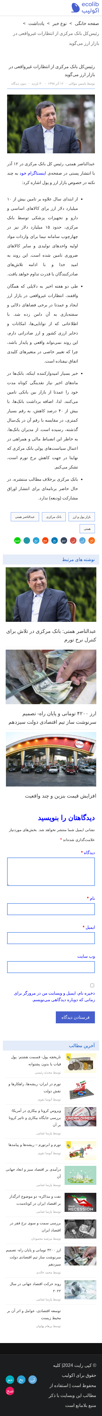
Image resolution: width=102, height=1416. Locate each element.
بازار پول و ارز (82, 516)
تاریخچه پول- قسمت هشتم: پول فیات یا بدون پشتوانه (36, 1060)
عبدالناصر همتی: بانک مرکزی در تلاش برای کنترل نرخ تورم (51, 635)
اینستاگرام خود (33, 173)
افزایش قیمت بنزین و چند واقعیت (60, 796)
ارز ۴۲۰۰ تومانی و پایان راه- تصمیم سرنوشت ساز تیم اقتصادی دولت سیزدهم (52, 718)
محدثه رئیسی (43, 1072)
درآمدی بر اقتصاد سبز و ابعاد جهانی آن (33, 1173)
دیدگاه (88, 852)
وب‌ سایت (86, 956)
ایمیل (89, 927)
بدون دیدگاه (18, 83)
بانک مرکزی (53, 516)
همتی (87, 528)
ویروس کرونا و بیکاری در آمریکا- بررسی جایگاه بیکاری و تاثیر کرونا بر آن (35, 1117)
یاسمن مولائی (77, 83)
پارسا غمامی (44, 1133)
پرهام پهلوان (44, 1326)
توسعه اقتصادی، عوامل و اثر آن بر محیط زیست (34, 1314)
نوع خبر (59, 23)
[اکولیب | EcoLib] (85, 7)
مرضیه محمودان (41, 1238)
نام (91, 898)
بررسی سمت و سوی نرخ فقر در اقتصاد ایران (35, 1226)
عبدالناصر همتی (25, 516)
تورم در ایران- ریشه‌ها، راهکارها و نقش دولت (34, 1087)
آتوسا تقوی (45, 1099)
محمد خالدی (44, 1272)
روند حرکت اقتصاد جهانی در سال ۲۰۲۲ (35, 1287)
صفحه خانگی (87, 23)
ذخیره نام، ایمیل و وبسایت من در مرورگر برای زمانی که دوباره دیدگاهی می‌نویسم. (54, 996)
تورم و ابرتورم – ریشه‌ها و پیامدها (34, 1145)
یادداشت (36, 23)
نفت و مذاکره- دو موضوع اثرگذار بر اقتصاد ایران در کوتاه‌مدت (35, 1200)
